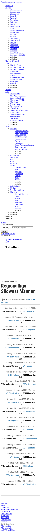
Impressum (18, 208)
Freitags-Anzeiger (16, 120)
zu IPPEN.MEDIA (8, 530)
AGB (17, 206)
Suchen (4, 231)
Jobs (16, 200)
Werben (17, 141)
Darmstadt (13, 51)
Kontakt (17, 198)
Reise (17, 178)
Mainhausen (14, 32)
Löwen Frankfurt (16, 79)
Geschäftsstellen (16, 106)
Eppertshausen (15, 20)
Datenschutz (19, 204)
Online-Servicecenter (17, 114)
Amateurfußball (15, 73)
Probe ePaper (15, 112)
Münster (13, 36)
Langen (12, 28)
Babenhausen (15, 12)
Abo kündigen (6, 526)
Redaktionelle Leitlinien (9, 509)
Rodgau (13, 43)
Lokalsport (14, 71)
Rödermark (14, 45)
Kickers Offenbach (17, 67)
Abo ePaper (14, 102)
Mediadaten (19, 143)
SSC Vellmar (13, 375)
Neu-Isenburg (15, 38)
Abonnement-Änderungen (19, 110)
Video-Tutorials (15, 116)
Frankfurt (13, 49)
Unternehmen (6, 520)
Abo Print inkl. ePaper (18, 96)
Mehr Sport (14, 81)
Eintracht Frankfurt (17, 69)
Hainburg (13, 22)
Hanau (12, 24)
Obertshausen (15, 41)
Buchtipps (18, 172)
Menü (3, 223)
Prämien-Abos (15, 104)
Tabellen (13, 84)
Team (17, 196)
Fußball (12, 75)
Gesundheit (19, 174)
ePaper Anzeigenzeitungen (24, 145)
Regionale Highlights (17, 55)
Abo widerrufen (6, 528)
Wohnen (18, 180)
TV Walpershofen (12, 348)
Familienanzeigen (21, 137)
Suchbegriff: (7, 227)
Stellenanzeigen (20, 135)
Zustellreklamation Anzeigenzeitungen (21, 148)
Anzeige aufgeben (21, 133)
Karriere (17, 176)
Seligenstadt (14, 47)
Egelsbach (13, 18)
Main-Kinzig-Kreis (17, 30)
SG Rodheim (13, 339)
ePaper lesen (14, 108)
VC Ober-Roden (12, 393)
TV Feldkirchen (12, 320)
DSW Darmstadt (29, 384)
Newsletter (14, 118)
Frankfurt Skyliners (17, 77)
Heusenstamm (15, 26)
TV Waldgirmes (29, 330)
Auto (16, 170)
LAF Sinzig (27, 366)
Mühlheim (13, 34)
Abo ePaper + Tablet (17, 100)
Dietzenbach (14, 14)
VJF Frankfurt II (12, 357)
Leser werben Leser (17, 98)
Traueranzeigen (20, 139)
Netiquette (18, 202)
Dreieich (13, 16)
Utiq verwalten (6, 514)
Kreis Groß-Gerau (16, 53)
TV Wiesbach (28, 311)
